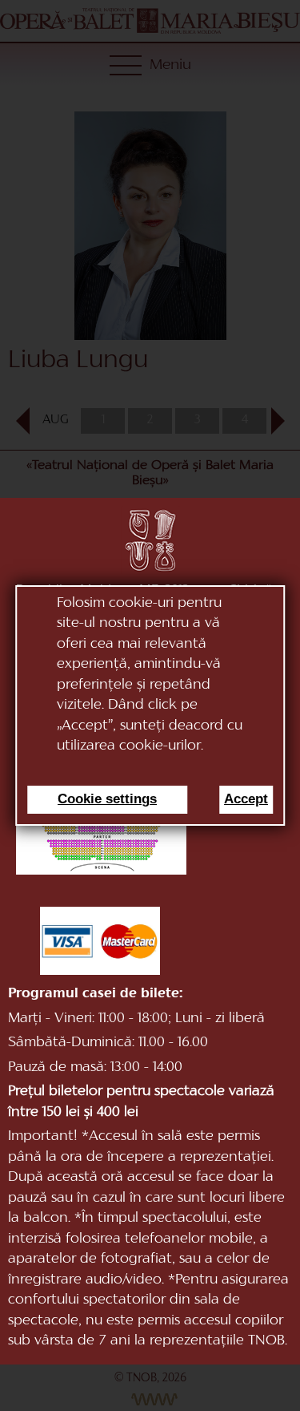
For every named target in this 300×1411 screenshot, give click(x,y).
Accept (246, 799)
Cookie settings (107, 799)
